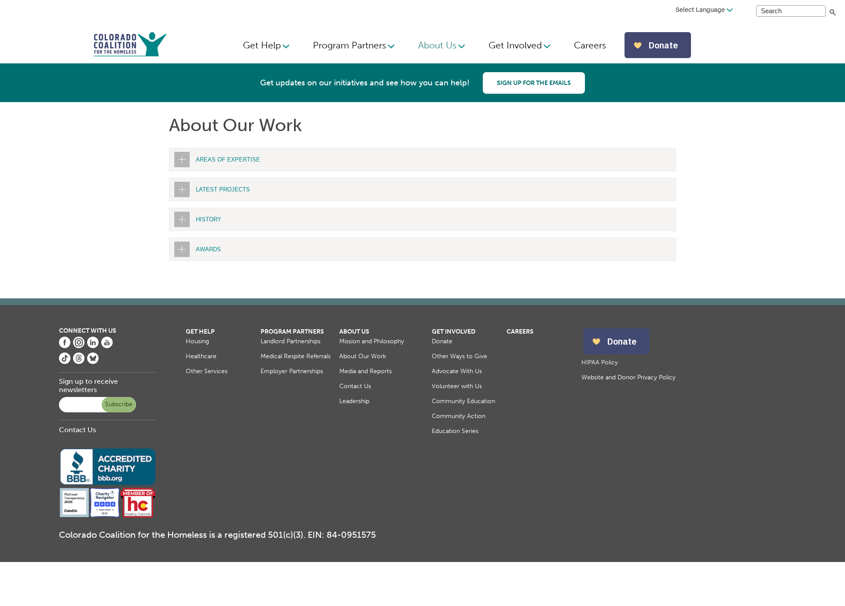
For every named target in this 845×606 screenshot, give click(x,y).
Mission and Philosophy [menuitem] (371, 341)
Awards (208, 249)
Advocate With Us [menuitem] (457, 371)
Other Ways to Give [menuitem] (459, 356)
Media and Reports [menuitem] (365, 371)
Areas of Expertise (228, 159)
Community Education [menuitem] (463, 401)
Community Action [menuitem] (458, 416)
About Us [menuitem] (437, 45)
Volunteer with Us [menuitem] (457, 386)
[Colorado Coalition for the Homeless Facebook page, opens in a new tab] (64, 346)
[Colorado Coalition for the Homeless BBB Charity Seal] (107, 483)
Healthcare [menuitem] (201, 356)
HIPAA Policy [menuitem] (599, 362)
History (208, 219)
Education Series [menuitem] (455, 431)
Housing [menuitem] (197, 341)
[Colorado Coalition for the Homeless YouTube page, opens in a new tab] (107, 346)
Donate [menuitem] (442, 341)
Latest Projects (223, 189)
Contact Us (77, 430)
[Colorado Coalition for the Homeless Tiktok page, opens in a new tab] (64, 361)
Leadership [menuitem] (354, 401)
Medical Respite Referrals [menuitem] (296, 356)
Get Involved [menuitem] (515, 45)
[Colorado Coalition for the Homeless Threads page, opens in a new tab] (78, 361)
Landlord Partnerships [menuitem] (290, 341)
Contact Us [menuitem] (355, 386)
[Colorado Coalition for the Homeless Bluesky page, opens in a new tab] (93, 361)
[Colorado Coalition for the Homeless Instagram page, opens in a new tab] (78, 346)
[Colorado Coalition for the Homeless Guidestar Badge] (74, 515)
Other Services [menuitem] (207, 371)
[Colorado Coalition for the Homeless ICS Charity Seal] (104, 515)
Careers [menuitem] (590, 45)
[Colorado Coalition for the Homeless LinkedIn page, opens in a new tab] (93, 346)
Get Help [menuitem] (262, 45)
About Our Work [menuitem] (362, 356)
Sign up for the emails (534, 83)
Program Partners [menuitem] (349, 45)
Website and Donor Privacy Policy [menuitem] (628, 377)
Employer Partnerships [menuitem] (292, 371)
